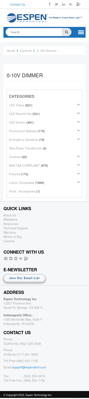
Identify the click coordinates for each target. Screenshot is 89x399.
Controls (26, 50)
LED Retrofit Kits (20, 114)
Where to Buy (12, 236)
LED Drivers (17, 122)
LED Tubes (16, 105)
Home (11, 50)
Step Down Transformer (25, 148)
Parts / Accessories (22, 191)
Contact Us (17, 4)
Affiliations (10, 219)
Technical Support (15, 228)
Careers (8, 241)
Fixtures (14, 174)
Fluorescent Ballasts (23, 131)
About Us (9, 215)
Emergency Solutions (23, 139)
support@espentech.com (29, 367)
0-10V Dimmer (47, 50)
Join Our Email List (24, 278)
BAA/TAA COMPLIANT (24, 165)
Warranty (9, 232)
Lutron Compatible (21, 182)
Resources (10, 224)
